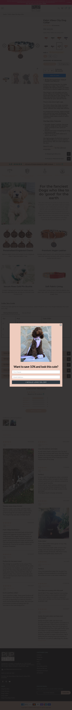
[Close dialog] (61, 325)
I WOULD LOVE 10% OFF (36, 382)
